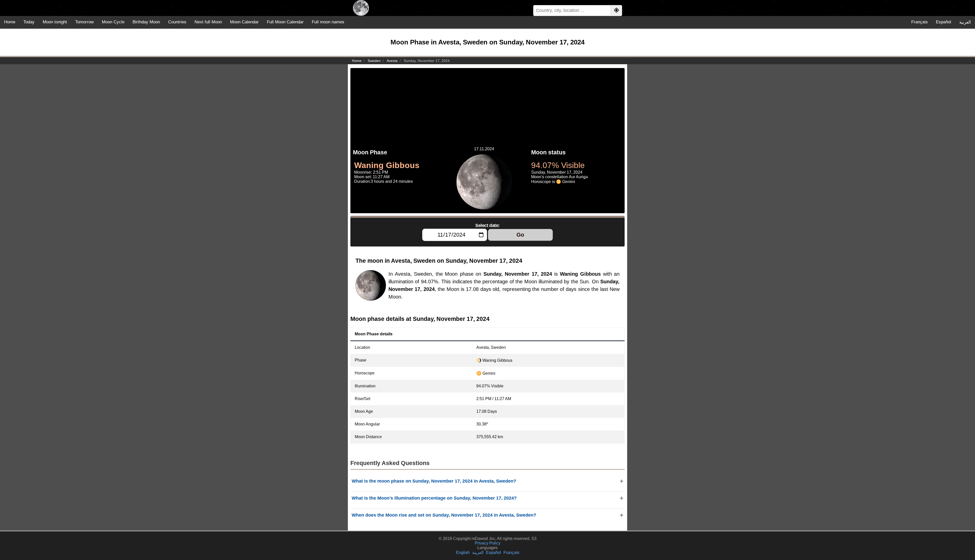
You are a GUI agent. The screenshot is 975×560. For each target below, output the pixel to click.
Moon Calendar (244, 22)
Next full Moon (208, 22)
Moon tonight (55, 22)
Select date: (487, 225)
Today (29, 22)
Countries (177, 22)
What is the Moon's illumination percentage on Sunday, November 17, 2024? (434, 498)
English (463, 552)
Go (520, 235)
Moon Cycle (113, 22)
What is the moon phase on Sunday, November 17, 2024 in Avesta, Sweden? (434, 481)
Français (919, 22)
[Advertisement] (487, 103)
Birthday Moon (146, 22)
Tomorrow (84, 22)
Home (9, 22)
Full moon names (328, 22)
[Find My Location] (616, 10)
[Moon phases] (361, 8)
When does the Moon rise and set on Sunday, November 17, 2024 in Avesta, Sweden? (444, 515)
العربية (965, 22)
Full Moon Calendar (285, 22)
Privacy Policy (487, 543)
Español (943, 22)
